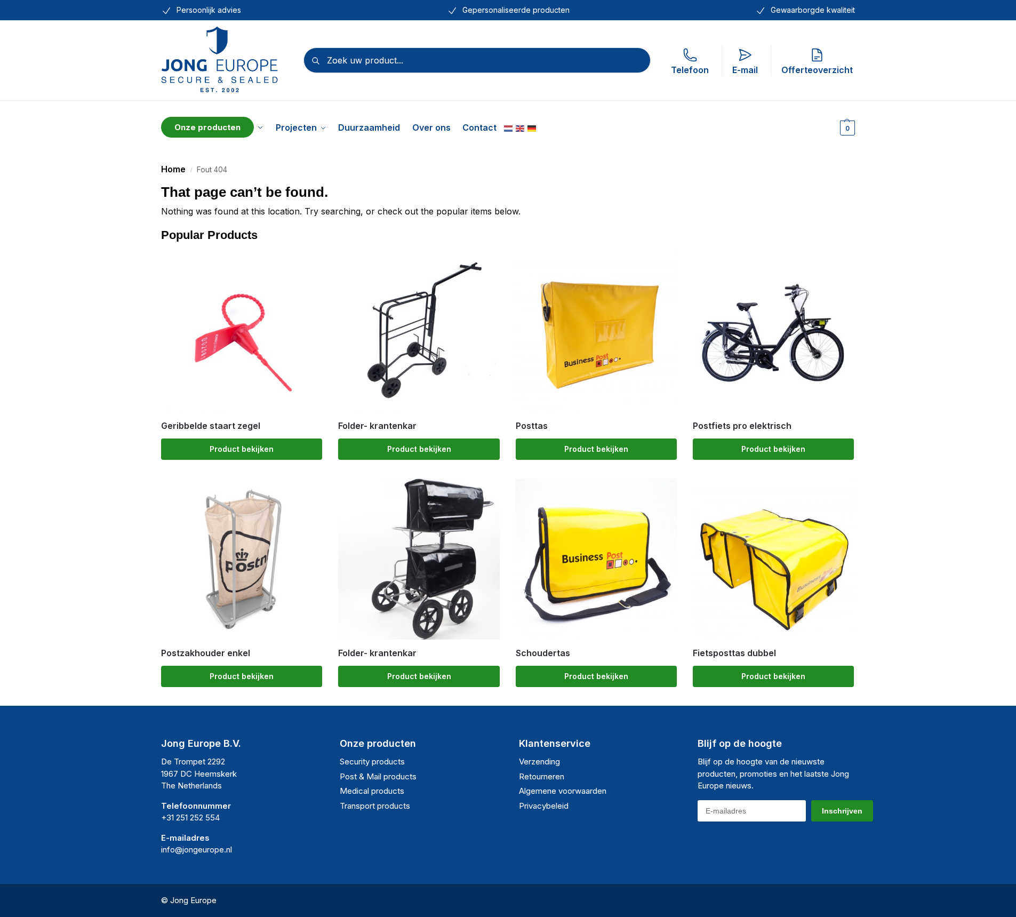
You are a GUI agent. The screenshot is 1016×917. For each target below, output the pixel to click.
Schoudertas (543, 653)
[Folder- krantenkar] (418, 331)
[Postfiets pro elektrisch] (773, 331)
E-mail (745, 70)
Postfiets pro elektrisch (742, 426)
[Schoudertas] (596, 559)
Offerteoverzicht (817, 70)
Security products (372, 761)
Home (173, 169)
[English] (520, 127)
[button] (846, 127)
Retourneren (541, 776)
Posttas (532, 426)
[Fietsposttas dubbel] (773, 559)
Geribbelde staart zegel (210, 426)
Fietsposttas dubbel (734, 653)
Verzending (539, 761)
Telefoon (690, 70)
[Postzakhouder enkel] (241, 559)
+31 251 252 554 (190, 817)
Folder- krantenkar (377, 426)
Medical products (372, 791)
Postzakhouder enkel (205, 653)
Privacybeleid (544, 806)
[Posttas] (596, 331)
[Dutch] (509, 127)
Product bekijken (242, 448)
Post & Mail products (378, 776)
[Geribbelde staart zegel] (241, 331)
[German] (532, 127)
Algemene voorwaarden (562, 791)
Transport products (375, 806)
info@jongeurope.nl (196, 849)
